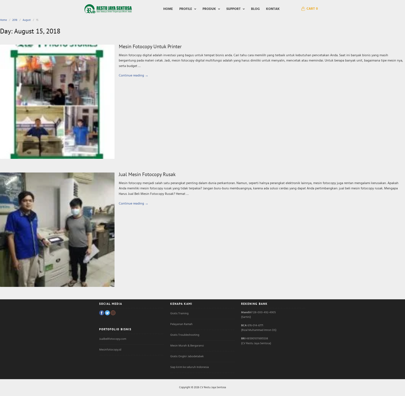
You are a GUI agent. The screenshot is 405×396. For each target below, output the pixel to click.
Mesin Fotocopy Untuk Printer (150, 46)
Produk (209, 9)
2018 (14, 20)
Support (233, 9)
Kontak (273, 9)
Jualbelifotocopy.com (112, 339)
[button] (187, 9)
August (27, 20)
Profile (185, 9)
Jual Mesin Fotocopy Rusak (147, 174)
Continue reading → (133, 75)
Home (168, 9)
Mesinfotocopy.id (110, 349)
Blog (255, 9)
